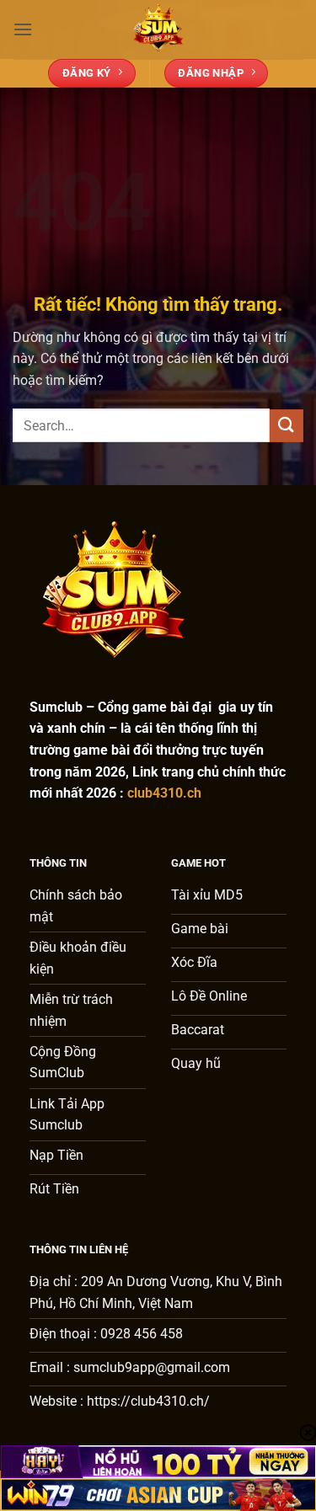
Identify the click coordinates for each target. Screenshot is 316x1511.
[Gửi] (286, 425)
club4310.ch (164, 793)
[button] (23, 29)
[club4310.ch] (158, 29)
